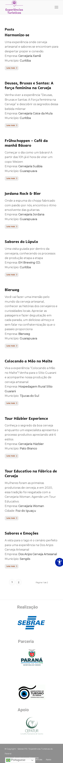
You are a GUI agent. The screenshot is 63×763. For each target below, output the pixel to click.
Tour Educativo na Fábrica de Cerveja (31, 473)
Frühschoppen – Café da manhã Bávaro (26, 143)
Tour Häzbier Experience (26, 418)
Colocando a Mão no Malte (28, 361)
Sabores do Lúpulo (21, 241)
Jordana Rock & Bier (23, 193)
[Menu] (56, 7)
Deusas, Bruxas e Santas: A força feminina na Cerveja (29, 85)
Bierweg (12, 289)
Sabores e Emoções (21, 533)
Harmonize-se (17, 34)
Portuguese (17, 759)
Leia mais (10, 68)
